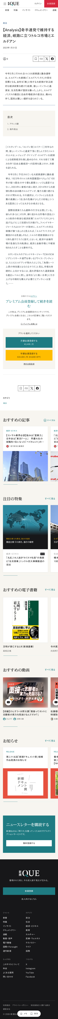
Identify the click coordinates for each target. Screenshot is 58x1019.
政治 (5, 403)
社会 (28, 922)
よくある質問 (8, 973)
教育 (28, 930)
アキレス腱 (14, 124)
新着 (7, 10)
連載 (54, 10)
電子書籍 (7, 943)
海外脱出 (14, 129)
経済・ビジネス (32, 926)
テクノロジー (31, 943)
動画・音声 (7, 938)
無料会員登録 (29, 364)
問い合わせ (8, 977)
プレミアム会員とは (30, 324)
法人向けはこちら (29, 899)
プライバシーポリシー (20, 1005)
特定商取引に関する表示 (40, 1005)
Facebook (30, 977)
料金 (5, 968)
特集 (16, 10)
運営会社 (6, 1009)
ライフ (28, 947)
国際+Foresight (10, 947)
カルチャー (30, 934)
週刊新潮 (7, 951)
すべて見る (51, 420)
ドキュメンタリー (41, 10)
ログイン (34, 296)
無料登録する (29, 843)
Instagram (30, 968)
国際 (28, 951)
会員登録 (51, 4)
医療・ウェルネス (33, 938)
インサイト (26, 10)
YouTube (30, 973)
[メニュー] (4, 3)
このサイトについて (11, 964)
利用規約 (6, 1005)
